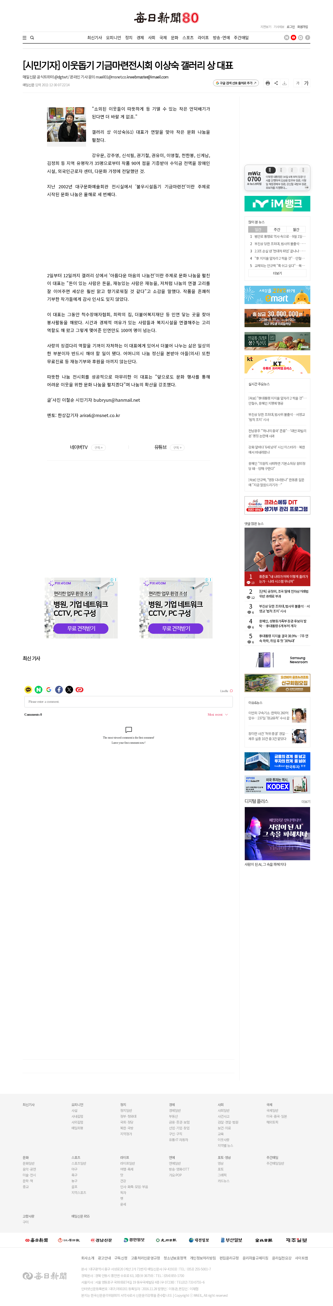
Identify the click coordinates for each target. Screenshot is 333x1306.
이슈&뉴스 (255, 703)
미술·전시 (29, 1175)
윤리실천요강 (282, 1257)
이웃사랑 (223, 1139)
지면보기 (265, 26)
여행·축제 (126, 1169)
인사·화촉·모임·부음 (134, 1186)
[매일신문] (36, 1240)
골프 (74, 1186)
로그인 (291, 26)
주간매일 (241, 37)
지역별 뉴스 (225, 1145)
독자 (123, 1192)
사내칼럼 (77, 1116)
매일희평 (77, 1128)
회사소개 (87, 1257)
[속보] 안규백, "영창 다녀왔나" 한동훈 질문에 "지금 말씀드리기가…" (276, 482)
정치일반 (126, 1110)
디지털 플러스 (256, 801)
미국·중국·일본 (276, 1116)
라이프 (203, 37)
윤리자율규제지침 (255, 1257)
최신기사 (94, 37)
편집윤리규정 (229, 1257)
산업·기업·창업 (179, 1128)
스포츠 (187, 37)
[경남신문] (101, 1240)
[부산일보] (231, 1240)
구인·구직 (175, 1133)
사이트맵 (301, 1257)
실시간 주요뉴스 (259, 384)
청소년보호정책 (175, 1257)
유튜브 (167, 446)
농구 (74, 1180)
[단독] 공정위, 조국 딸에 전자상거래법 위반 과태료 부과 (283, 594)
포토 (221, 1169)
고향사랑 (28, 1216)
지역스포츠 (78, 1192)
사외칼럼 (77, 1122)
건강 (123, 1180)
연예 (172, 1157)
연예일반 (175, 1163)
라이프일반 (127, 1163)
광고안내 (104, 1257)
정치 (128, 37)
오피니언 (113, 37)
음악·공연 (29, 1169)
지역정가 (126, 1133)
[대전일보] (199, 1240)
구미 (26, 1222)
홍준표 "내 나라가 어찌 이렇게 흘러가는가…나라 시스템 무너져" (283, 579)
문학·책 (28, 1180)
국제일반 (272, 1110)
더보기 (306, 801)
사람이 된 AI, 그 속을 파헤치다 (265, 864)
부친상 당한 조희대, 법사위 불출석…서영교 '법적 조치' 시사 (293, 243)
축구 (74, 1175)
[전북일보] (264, 1240)
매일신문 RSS (80, 1216)
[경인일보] (134, 1240)
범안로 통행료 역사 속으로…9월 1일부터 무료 (284, 236)
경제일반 (175, 1110)
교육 (221, 1133)
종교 (26, 1186)
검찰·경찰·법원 (228, 1122)
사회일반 (223, 1110)
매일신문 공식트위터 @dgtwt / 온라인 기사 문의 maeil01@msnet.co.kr (76, 77)
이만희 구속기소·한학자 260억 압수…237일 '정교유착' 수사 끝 (268, 715)
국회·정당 (126, 1122)
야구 (74, 1169)
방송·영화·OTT (179, 1169)
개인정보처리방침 (203, 1257)
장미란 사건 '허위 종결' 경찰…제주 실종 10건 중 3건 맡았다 (268, 736)
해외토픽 (272, 1122)
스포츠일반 (78, 1163)
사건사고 (223, 1116)
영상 (221, 1163)
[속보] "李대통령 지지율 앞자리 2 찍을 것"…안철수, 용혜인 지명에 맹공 (277, 401)
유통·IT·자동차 (178, 1139)
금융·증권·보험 (179, 1122)
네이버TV (86, 446)
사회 (151, 37)
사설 (74, 1110)
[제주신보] (296, 1240)
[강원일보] (69, 1239)
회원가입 (302, 26)
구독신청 (120, 1257)
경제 (140, 37)
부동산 (173, 1116)
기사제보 (279, 26)
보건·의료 (224, 1128)
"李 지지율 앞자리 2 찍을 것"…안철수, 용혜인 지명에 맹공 (293, 258)
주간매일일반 (275, 1163)
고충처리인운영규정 (145, 1257)
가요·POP (175, 1175)
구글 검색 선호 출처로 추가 (236, 83)
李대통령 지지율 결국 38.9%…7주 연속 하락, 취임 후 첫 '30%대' (283, 638)
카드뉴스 (223, 1180)
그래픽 (222, 1175)
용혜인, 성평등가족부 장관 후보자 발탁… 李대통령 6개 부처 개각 (282, 623)
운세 (123, 1204)
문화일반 (28, 1163)
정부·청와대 (128, 1116)
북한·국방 (126, 1128)
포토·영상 (224, 1157)
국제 (163, 37)
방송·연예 (221, 37)
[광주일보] (166, 1240)
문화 (174, 37)
